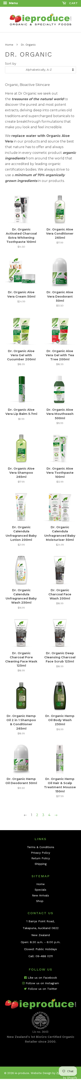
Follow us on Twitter (42, 988)
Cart (73, 3)
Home (9, 44)
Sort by (10, 63)
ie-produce (22, 1073)
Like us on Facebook (42, 977)
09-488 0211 (44, 956)
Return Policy (40, 858)
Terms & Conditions (40, 847)
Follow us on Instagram (42, 983)
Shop (39, 901)
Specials (40, 889)
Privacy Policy (40, 852)
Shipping (41, 863)
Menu (13, 3)
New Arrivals (40, 895)
